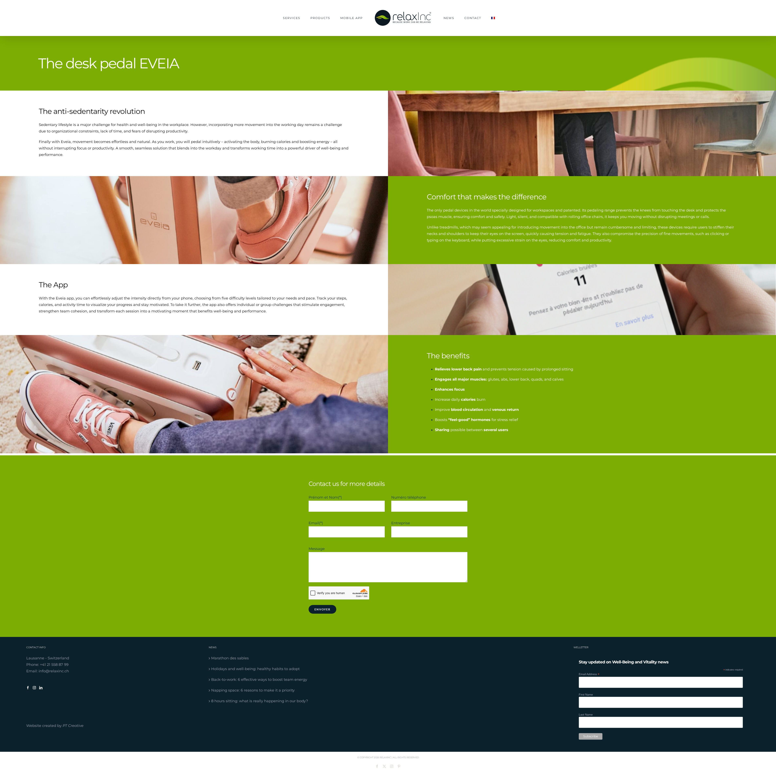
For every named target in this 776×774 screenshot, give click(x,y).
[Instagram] (34, 687)
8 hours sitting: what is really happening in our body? (259, 701)
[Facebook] (28, 687)
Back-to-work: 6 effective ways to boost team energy (259, 679)
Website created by (54, 725)
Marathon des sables (230, 658)
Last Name (586, 714)
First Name (586, 694)
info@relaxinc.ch (54, 671)
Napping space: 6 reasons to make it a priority (253, 690)
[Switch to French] (475, 18)
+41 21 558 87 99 (54, 664)
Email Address (589, 674)
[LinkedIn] (40, 687)
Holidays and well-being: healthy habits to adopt (255, 669)
